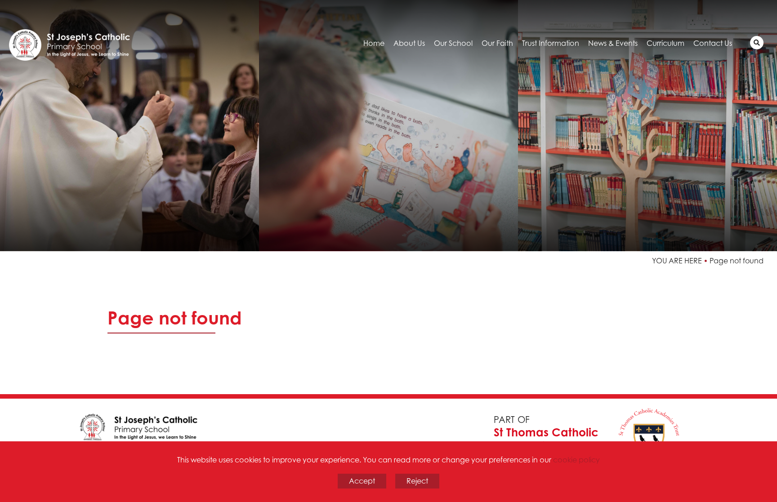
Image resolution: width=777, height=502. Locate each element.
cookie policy (576, 459)
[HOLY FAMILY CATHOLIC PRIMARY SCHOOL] (85, 38)
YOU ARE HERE (677, 260)
